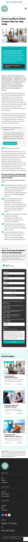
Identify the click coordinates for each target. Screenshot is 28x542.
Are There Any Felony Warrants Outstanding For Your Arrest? (13, 320)
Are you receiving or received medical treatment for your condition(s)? (11, 315)
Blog (8, 16)
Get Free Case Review (10, 143)
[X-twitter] (9, 515)
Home (2, 16)
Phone (4, 286)
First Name (5, 271)
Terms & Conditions (12, 338)
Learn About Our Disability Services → (12, 66)
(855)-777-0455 (14, 336)
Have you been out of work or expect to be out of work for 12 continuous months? (14, 311)
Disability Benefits (17, 16)
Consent (5, 327)
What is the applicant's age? (9, 290)
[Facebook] (2, 515)
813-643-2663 (8, 530)
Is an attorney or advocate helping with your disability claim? (13, 306)
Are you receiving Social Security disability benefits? (13, 302)
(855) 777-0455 (9, 266)
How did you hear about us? (9, 295)
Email (4, 281)
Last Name (5, 276)
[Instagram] (6, 515)
